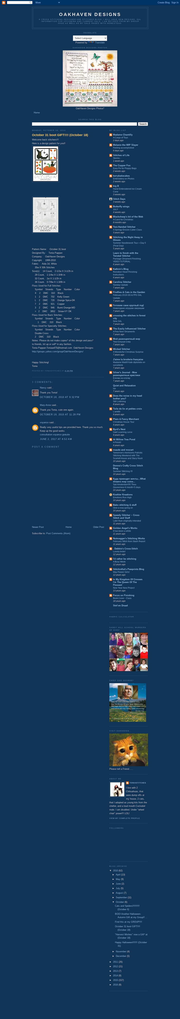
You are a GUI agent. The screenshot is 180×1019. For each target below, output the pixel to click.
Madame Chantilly (123, 134)
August (119, 893)
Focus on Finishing (123, 595)
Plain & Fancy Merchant (126, 419)
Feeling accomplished (123, 148)
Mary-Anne (45, 405)
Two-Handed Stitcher (124, 227)
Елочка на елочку (121, 378)
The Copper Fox (121, 165)
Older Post (98, 527)
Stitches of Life (121, 155)
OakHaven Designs (90, 14)
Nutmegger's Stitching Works (129, 538)
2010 (115, 870)
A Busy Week (119, 561)
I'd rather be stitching (124, 559)
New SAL (117, 321)
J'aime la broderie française (128, 359)
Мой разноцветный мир (126, 339)
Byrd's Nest (119, 429)
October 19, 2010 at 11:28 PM (60, 414)
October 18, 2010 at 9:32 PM (59, 397)
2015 (115, 980)
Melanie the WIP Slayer (125, 145)
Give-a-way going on (123, 508)
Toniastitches (138, 783)
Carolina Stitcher (122, 282)
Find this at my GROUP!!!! (128, 922)
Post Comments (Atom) (58, 533)
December (121, 956)
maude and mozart (123, 450)
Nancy (43, 387)
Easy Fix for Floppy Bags (125, 168)
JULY (115, 209)
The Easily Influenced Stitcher (129, 328)
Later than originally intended (127, 521)
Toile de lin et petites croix (127, 408)
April (118, 874)
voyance (44, 422)
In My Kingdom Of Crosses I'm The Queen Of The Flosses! (127, 582)
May (118, 879)
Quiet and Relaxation (124, 385)
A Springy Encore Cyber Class (127, 230)
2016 (115, 984)
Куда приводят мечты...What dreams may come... (129, 480)
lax (114, 388)
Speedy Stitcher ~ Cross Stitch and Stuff (126, 516)
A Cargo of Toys (120, 137)
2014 (115, 975)
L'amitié (116, 411)
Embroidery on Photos (123, 178)
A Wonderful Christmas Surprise (128, 352)
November (121, 951)
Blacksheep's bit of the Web (128, 216)
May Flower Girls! (121, 572)
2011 (115, 962)
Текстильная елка (122, 342)
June (118, 883)
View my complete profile (124, 818)
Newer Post (38, 527)
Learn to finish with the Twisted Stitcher (125, 254)
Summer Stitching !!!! (123, 471)
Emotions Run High (122, 497)
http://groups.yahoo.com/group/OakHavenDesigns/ (57, 351)
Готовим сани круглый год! (128, 305)
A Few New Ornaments (124, 331)
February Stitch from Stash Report (129, 541)
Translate (100, 42)
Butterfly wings (121, 206)
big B (116, 186)
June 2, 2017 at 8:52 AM (56, 439)
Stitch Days (119, 199)
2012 (115, 966)
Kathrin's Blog (120, 269)
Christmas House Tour (123, 422)
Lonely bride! (119, 551)
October (120, 902)
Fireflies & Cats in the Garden (129, 292)
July (118, 888)
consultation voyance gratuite (55, 434)
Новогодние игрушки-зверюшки (128, 308)
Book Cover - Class (122, 598)
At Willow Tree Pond (124, 439)
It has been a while (122, 531)
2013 (115, 971)
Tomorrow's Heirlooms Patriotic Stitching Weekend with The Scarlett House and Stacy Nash (128, 455)
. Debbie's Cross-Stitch (125, 548)
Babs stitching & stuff (124, 505)
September (121, 897)
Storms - (117, 158)
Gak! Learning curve (122, 432)
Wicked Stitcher (121, 349)
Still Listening (119, 401)
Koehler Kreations (123, 494)
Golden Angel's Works (125, 528)
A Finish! (117, 442)
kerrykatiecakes (121, 175)
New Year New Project (123, 588)
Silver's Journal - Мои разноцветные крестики (126, 374)
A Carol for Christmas (123, 219)
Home (37, 112)
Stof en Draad (120, 605)
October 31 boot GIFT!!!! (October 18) (60, 135)
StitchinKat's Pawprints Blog (128, 569)
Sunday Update (120, 285)
